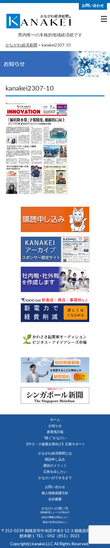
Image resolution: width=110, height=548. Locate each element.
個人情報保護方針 (55, 493)
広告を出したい (55, 471)
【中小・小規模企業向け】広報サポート (55, 444)
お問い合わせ (93, 5)
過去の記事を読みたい (55, 522)
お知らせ (55, 426)
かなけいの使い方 (55, 508)
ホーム (55, 419)
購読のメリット (55, 465)
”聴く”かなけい (55, 438)
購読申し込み (55, 459)
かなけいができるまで (55, 478)
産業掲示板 (55, 432)
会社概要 (55, 499)
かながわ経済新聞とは (55, 453)
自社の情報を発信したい (55, 517)
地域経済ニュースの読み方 (55, 512)
